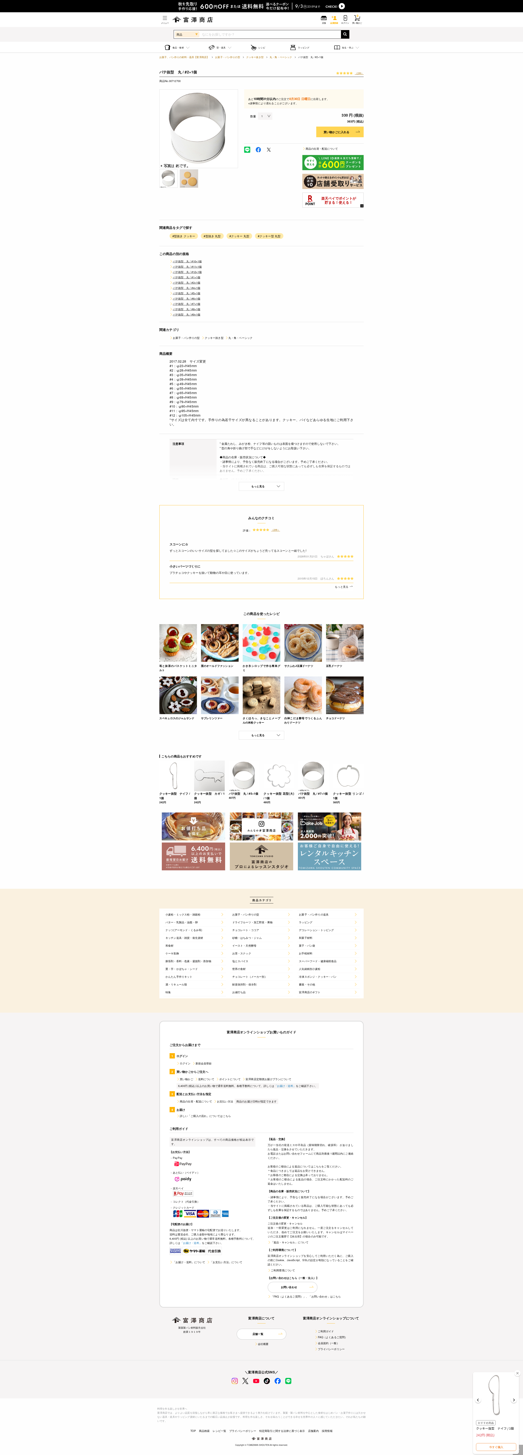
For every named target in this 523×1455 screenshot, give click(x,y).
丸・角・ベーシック (281, 57)
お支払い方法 (225, 1101)
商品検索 (204, 1431)
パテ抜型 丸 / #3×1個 (186, 282)
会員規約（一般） (328, 1343)
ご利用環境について (283, 1270)
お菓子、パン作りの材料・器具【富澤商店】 (184, 57)
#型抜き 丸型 (212, 236)
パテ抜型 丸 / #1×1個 (186, 277)
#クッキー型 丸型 (269, 236)
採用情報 (327, 1431)
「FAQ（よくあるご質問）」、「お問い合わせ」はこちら (306, 1296)
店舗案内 (313, 1431)
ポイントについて (230, 1079)
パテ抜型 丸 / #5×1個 (186, 293)
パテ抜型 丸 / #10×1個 (187, 261)
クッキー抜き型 (255, 57)
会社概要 (263, 1344)
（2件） (359, 73)
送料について (206, 1079)
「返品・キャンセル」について (289, 1242)
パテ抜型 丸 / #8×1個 (186, 309)
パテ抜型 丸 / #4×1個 (186, 288)
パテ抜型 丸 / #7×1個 (186, 304)
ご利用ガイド (326, 1331)
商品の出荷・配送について (322, 149)
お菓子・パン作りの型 (227, 57)
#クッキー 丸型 (239, 236)
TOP (193, 1431)
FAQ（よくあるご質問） (333, 1337)
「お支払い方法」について (226, 1262)
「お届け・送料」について (189, 1262)
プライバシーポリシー (331, 1349)
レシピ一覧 (219, 1431)
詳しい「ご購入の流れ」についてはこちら (205, 1116)
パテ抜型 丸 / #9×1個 (186, 314)
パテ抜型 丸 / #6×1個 (186, 298)
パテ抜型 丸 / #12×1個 (187, 272)
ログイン (185, 1063)
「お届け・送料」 (285, 1086)
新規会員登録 (204, 1063)
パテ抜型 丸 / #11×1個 (187, 267)
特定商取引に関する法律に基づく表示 (282, 1431)
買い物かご (186, 1079)
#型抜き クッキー (183, 236)
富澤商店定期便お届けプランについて (268, 1079)
